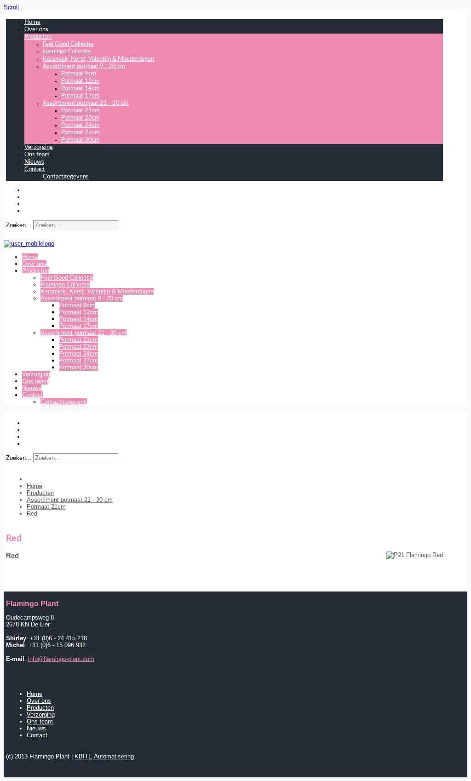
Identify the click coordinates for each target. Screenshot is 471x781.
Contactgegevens (66, 177)
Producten (38, 37)
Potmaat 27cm (80, 133)
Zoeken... (18, 225)
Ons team (37, 155)
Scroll (11, 7)
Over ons (36, 30)
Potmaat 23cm (80, 118)
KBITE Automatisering (104, 756)
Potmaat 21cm (80, 111)
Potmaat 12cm (80, 81)
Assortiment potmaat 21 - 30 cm (86, 103)
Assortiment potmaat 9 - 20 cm (84, 66)
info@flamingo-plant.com (61, 658)
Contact (34, 169)
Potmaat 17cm (80, 96)
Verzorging (38, 147)
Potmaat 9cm (78, 74)
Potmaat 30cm (80, 140)
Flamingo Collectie (67, 52)
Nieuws (34, 162)
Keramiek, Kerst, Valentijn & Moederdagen (98, 59)
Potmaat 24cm (80, 125)
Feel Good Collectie (68, 44)
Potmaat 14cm (80, 89)
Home (32, 22)
